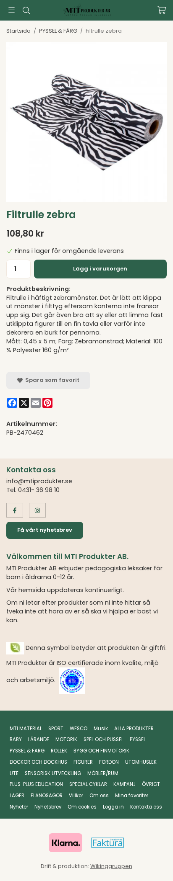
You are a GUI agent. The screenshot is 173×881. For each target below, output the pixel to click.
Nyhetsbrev (47, 807)
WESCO (78, 728)
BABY (16, 739)
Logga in (113, 807)
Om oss (99, 795)
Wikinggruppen (111, 866)
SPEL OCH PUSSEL (103, 739)
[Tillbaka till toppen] (149, 863)
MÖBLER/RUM (102, 773)
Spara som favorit (51, 380)
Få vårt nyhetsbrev (44, 530)
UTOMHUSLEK (141, 762)
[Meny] (11, 9)
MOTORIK (66, 739)
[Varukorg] (161, 9)
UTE (14, 773)
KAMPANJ (124, 784)
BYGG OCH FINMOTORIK (101, 750)
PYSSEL (138, 739)
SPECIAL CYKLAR (88, 784)
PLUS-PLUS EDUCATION (36, 784)
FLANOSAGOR (47, 795)
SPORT (55, 728)
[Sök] (26, 10)
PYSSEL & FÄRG (27, 750)
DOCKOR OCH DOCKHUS (38, 762)
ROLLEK (59, 750)
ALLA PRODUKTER (134, 728)
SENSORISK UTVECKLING (53, 773)
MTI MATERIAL (26, 728)
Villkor (76, 795)
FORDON (109, 762)
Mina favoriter (131, 795)
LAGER (17, 795)
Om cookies (82, 807)
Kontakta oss (146, 807)
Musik (101, 728)
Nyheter (19, 807)
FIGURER (83, 762)
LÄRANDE (38, 739)
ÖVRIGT (151, 784)
